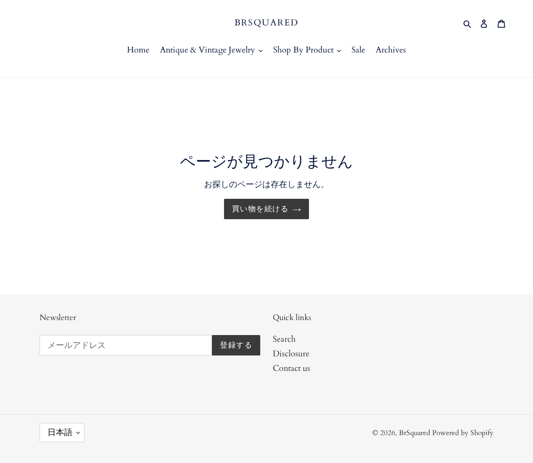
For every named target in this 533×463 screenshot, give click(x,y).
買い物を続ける (260, 209)
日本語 (59, 432)
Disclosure (291, 353)
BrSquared (266, 23)
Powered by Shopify (462, 433)
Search (284, 339)
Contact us (291, 368)
